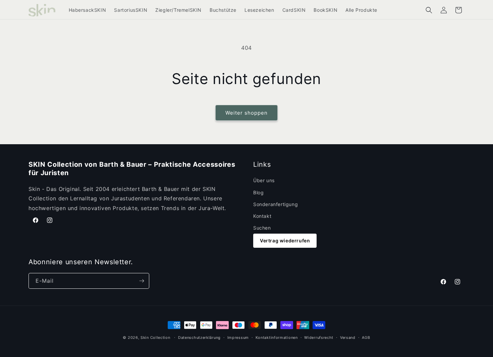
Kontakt (262, 216)
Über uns (264, 180)
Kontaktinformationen (277, 337)
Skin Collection (155, 337)
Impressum (238, 337)
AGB (366, 337)
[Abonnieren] (141, 281)
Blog (258, 192)
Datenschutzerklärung (199, 337)
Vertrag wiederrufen (285, 240)
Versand (347, 337)
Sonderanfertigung (275, 204)
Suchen (262, 228)
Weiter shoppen (246, 113)
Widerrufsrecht (318, 337)
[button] (429, 10)
